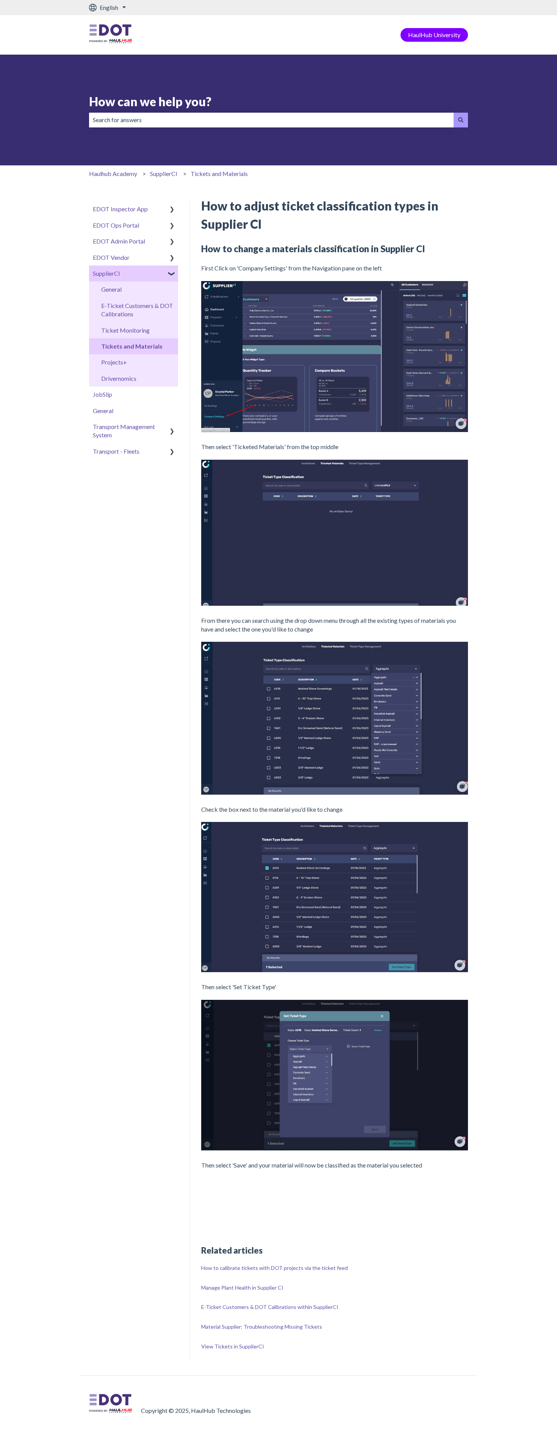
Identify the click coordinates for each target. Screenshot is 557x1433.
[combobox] (271, 120)
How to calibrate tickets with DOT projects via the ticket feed (274, 1268)
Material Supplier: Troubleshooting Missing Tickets (261, 1326)
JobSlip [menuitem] (102, 394)
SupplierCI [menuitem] (106, 273)
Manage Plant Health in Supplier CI (242, 1287)
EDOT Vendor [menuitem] (111, 257)
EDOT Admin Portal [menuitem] (119, 241)
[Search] (461, 120)
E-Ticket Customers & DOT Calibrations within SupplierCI (269, 1307)
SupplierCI (163, 173)
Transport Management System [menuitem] (124, 430)
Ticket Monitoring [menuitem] (125, 330)
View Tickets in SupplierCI (232, 1346)
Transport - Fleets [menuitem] (116, 451)
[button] (172, 209)
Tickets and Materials (219, 173)
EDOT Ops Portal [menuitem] (116, 225)
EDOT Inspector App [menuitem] (120, 208)
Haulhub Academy (113, 173)
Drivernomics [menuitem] (118, 378)
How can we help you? (150, 101)
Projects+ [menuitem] (114, 362)
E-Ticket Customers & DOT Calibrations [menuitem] (137, 309)
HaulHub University (434, 34)
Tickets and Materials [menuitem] (132, 346)
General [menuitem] (111, 289)
